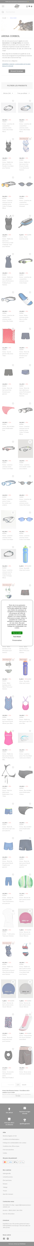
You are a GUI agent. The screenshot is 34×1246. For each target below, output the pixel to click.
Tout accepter (17, 633)
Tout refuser (17, 636)
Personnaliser (17, 640)
